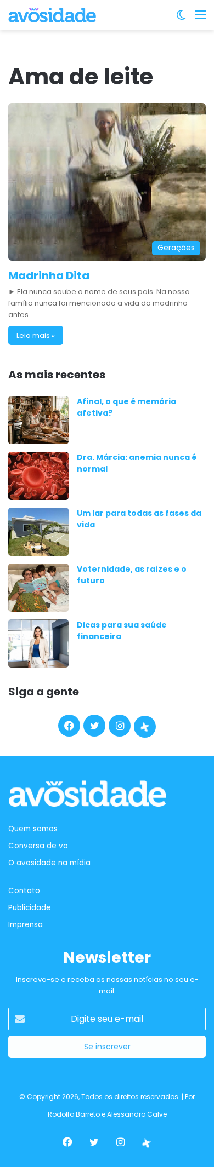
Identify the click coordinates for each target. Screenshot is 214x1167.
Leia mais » (35, 335)
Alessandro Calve (137, 1114)
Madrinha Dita (48, 275)
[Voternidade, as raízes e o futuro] (38, 588)
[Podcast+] (145, 727)
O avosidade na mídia (49, 863)
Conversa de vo (38, 846)
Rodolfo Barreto (74, 1114)
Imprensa (25, 924)
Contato (24, 891)
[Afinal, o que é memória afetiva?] (38, 420)
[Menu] (200, 19)
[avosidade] (52, 15)
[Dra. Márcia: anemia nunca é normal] (38, 476)
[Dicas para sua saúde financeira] (38, 643)
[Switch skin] (181, 19)
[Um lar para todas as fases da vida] (38, 532)
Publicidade (29, 907)
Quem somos (33, 829)
